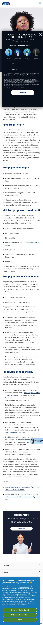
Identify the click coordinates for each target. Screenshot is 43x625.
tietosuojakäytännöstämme (10, 599)
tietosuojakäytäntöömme (17, 85)
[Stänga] (40, 34)
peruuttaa (29, 75)
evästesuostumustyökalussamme (17, 603)
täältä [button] (37, 84)
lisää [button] (33, 82)
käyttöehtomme (24, 87)
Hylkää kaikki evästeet (19, 615)
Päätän (20, 620)
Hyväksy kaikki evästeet (20, 610)
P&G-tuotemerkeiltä (31, 74)
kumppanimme (24, 587)
